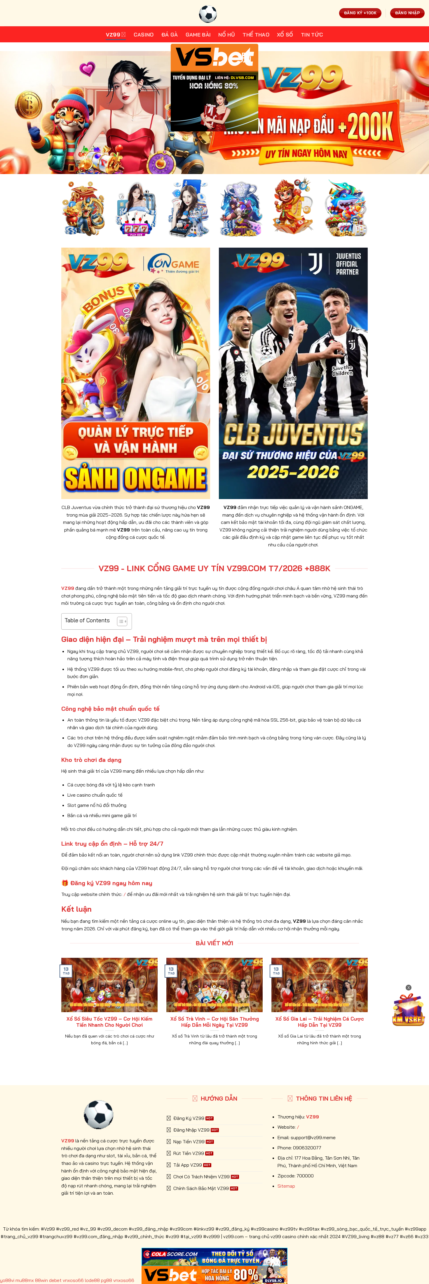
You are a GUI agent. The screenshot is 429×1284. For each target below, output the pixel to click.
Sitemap (286, 1186)
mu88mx (24, 1280)
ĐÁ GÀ (169, 34)
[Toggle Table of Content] (119, 621)
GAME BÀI (198, 34)
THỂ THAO (256, 34)
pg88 (106, 1280)
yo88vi (7, 1280)
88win (41, 1280)
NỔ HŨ (226, 34)
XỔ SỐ (285, 34)
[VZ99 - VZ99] (214, 13)
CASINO (144, 34)
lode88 (92, 1280)
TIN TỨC (312, 34)
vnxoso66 (73, 1280)
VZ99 (113, 34)
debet (55, 1280)
